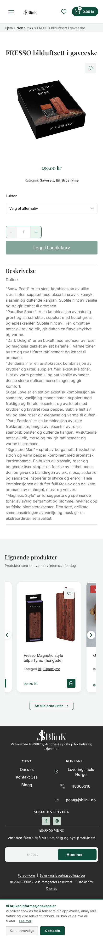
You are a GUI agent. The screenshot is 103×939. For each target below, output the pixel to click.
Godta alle (52, 931)
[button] (7, 635)
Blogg (26, 784)
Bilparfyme (70, 180)
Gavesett (47, 180)
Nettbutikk (25, 28)
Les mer (25, 921)
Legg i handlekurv (51, 247)
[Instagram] (57, 821)
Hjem (9, 28)
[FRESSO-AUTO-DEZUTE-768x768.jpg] (51, 108)
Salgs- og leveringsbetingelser (62, 875)
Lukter (11, 196)
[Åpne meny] (12, 12)
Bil (58, 180)
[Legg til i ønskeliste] (90, 68)
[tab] (51, 270)
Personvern (26, 875)
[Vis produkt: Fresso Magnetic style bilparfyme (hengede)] (49, 615)
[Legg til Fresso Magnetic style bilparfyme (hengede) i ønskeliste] (69, 593)
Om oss (27, 769)
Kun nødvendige (22, 931)
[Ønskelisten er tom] (64, 12)
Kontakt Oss (27, 777)
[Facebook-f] (46, 821)
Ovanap (51, 888)
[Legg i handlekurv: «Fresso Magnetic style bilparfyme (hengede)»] (71, 683)
